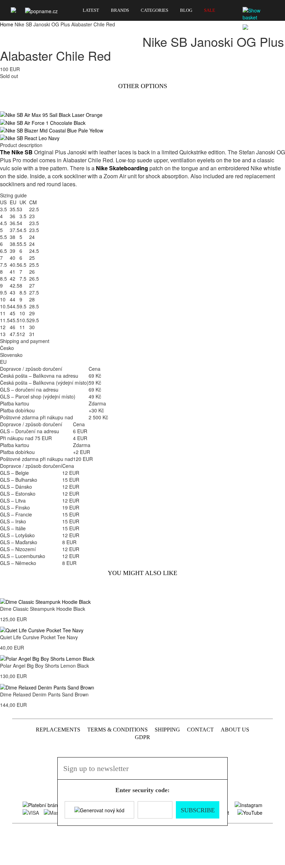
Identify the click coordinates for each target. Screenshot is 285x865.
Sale (209, 10)
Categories (154, 10)
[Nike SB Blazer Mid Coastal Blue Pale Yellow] (51, 129)
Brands (120, 10)
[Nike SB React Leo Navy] (29, 137)
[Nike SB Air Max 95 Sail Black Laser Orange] (51, 114)
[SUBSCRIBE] (218, 777)
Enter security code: (142, 790)
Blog (186, 10)
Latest (91, 10)
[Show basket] (259, 13)
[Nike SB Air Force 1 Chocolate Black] (43, 121)
